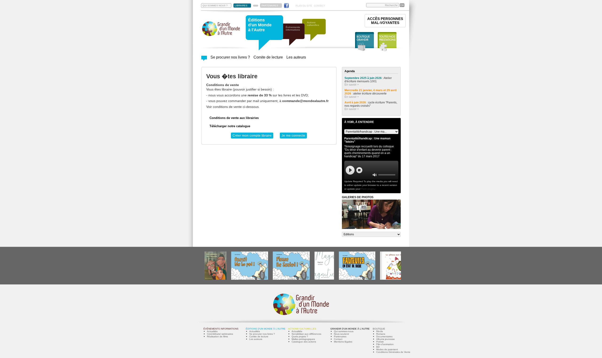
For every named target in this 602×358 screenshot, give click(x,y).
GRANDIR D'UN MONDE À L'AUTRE (350, 328)
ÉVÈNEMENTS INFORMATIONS (220, 328)
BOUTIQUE (379, 328)
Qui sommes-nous (343, 331)
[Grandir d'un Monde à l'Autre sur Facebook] (286, 5)
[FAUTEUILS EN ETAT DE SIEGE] (357, 279)
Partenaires (340, 336)
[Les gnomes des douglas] (215, 279)
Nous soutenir (341, 334)
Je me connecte (293, 135)
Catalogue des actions (304, 341)
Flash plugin (367, 189)
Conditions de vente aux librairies (234, 118)
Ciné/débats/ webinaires (220, 334)
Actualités (212, 331)
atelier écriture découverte (370, 93)
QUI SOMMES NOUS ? (215, 5)
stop (359, 170)
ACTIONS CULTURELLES (302, 328)
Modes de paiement (387, 349)
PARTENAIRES (269, 5)
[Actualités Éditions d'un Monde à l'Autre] (204, 60)
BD (378, 347)
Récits (379, 331)
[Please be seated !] (291, 279)
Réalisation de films (217, 336)
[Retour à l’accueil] (221, 35)
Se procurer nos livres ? (230, 57)
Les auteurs (296, 57)
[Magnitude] (324, 279)
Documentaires (384, 336)
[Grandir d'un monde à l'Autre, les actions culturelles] (316, 32)
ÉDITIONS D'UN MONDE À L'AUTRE (265, 328)
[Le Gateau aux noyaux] (394, 279)
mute (374, 175)
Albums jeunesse (385, 339)
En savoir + (352, 84)
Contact (338, 339)
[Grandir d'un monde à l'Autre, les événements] (295, 37)
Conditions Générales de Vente (393, 352)
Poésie (380, 341)
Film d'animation (385, 344)
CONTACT (319, 5)
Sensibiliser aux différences (306, 334)
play (350, 170)
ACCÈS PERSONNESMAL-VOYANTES (385, 21)
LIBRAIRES (241, 5)
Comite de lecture (268, 57)
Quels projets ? (300, 336)
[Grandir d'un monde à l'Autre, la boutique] (364, 41)
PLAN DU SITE (304, 5)
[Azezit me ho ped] (249, 279)
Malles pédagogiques (303, 339)
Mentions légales (343, 341)
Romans (380, 334)
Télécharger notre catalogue (230, 126)
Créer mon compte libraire (252, 135)
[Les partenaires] (255, 6)
